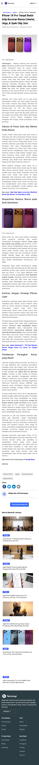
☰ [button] (2, 3)
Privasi (4, 725)
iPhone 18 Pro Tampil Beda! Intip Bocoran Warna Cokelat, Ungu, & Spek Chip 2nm (28, 12)
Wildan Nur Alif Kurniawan (10, 27)
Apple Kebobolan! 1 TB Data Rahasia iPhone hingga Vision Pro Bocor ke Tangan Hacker (19, 347)
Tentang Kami (6, 722)
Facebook (23, 740)
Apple (15, 12)
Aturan (4, 729)
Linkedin (22, 751)
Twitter (22, 747)
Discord (22, 755)
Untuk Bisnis (6, 740)
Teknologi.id (6, 12)
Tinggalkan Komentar (19, 504)
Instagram (23, 744)
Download (5, 747)
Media (4, 744)
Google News (30, 459)
